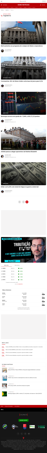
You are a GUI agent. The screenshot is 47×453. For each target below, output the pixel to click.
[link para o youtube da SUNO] (29, 433)
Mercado (5, 113)
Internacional (7, 42)
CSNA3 (4, 276)
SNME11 (25, 7)
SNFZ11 (3, 7)
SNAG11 (8, 7)
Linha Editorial (17, 406)
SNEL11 (12, 7)
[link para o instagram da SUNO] (25, 433)
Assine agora (23, 420)
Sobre (2, 406)
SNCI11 (29, 7)
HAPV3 (4, 279)
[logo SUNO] (22, 1)
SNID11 (16, 7)
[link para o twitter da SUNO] (22, 433)
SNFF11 (21, 7)
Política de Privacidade (9, 406)
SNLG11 (34, 7)
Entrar (44, 1)
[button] (4, 5)
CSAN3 (4, 271)
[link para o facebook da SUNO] (18, 433)
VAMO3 (4, 268)
